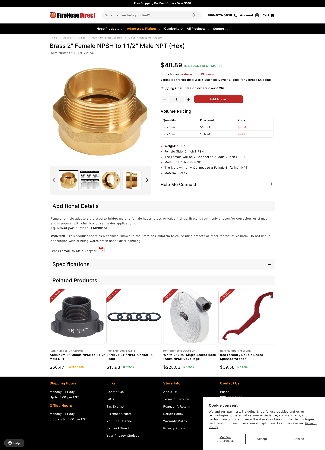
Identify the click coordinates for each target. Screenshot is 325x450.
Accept (262, 439)
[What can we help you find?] (193, 15)
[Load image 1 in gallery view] (68, 180)
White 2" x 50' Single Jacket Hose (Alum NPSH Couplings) (189, 357)
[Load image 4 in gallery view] (132, 180)
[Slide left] (54, 180)
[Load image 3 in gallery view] (111, 180)
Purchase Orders (119, 413)
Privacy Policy (174, 428)
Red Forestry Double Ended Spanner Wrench (241, 357)
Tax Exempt (115, 406)
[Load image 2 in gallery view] (89, 180)
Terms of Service (176, 399)
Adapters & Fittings (74, 37)
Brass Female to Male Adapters (147, 37)
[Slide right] (147, 180)
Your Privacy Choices (122, 435)
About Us (170, 392)
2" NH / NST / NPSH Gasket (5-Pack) (130, 357)
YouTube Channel (119, 421)
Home (53, 37)
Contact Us (115, 392)
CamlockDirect (117, 428)
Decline (298, 439)
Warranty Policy (175, 421)
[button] (109, 28)
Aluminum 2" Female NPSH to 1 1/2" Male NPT (77, 357)
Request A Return (176, 406)
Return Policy (173, 413)
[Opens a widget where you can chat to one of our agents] (14, 443)
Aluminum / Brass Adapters (107, 37)
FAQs (110, 399)
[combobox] (151, 15)
